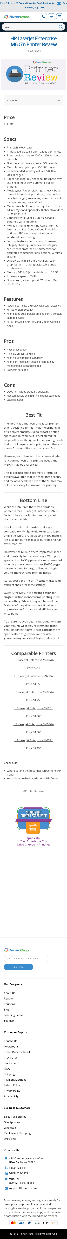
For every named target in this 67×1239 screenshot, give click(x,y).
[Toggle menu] (59, 16)
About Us (9, 993)
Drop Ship (10, 1138)
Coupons (9, 1004)
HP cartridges (24, 630)
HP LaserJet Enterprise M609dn (33, 724)
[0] (51, 16)
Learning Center (14, 1015)
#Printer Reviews (33, 791)
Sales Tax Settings (15, 1116)
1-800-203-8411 (18, 1168)
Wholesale (10, 1127)
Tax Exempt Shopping (17, 1133)
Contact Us (10, 1041)
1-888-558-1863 (18, 1173)
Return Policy (12, 1085)
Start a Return (12, 1063)
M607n (14, 423)
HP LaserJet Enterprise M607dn (33, 660)
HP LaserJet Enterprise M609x (33, 740)
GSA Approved (12, 1122)
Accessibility (11, 1096)
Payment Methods (15, 1079)
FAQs (7, 1068)
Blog (7, 1009)
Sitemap (9, 1020)
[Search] (61, 27)
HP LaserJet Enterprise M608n (33, 676)
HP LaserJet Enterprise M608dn (33, 692)
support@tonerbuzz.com (24, 1188)
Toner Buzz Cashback (17, 1052)
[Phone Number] (43, 16)
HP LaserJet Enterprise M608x (33, 708)
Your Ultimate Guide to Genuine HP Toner (32, 778)
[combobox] (33, 27)
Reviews (9, 998)
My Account (11, 1046)
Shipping (9, 1074)
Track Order (11, 1057)
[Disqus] (33, 892)
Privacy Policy (12, 1090)
